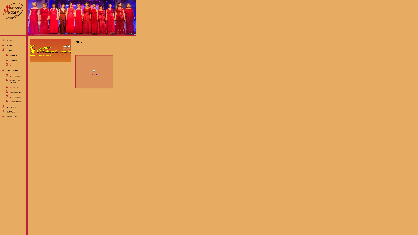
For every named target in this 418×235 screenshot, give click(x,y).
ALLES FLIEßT (15, 102)
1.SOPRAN (13, 56)
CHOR (9, 50)
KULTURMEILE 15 (16, 97)
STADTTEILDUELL (17, 92)
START (10, 40)
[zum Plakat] (52, 49)
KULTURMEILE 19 (16, 76)
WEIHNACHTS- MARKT (15, 82)
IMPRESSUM (12, 116)
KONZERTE (12, 107)
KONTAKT (11, 112)
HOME (9, 45)
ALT (11, 65)
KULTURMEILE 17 (16, 87)
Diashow (94, 74)
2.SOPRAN (13, 60)
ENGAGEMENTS (13, 70)
